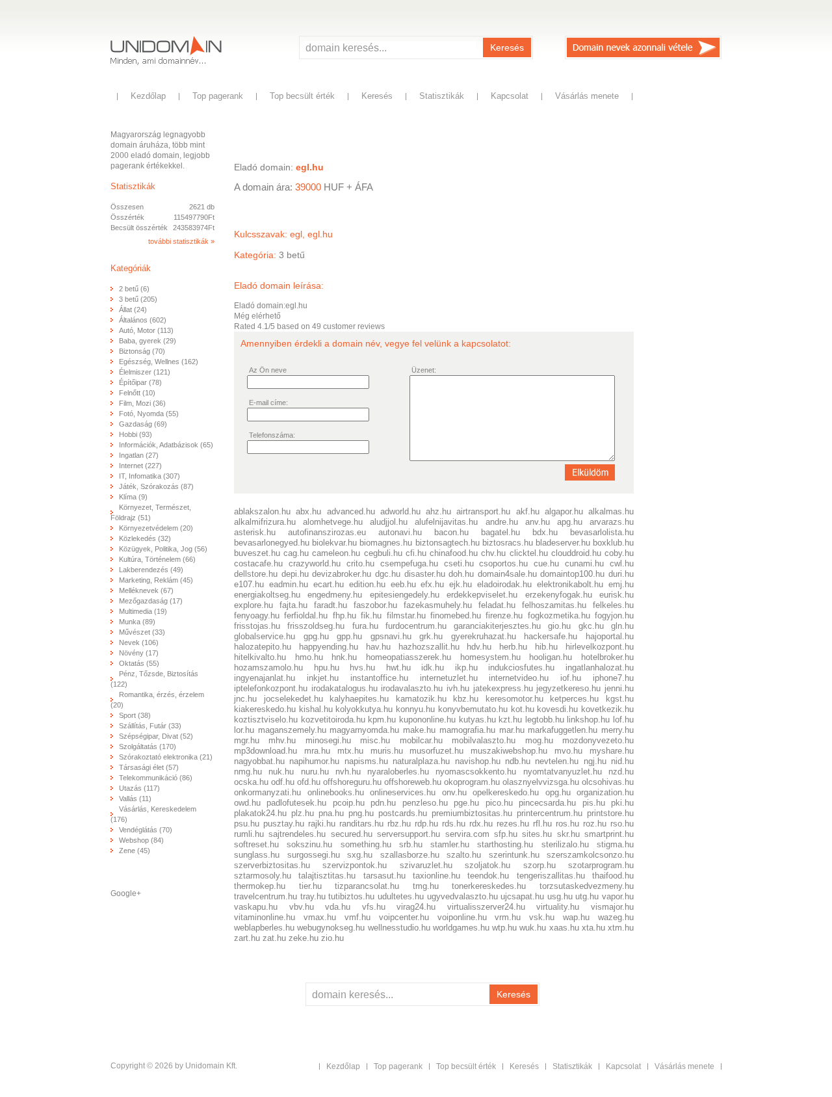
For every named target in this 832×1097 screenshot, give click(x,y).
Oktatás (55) (139, 663)
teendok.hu (488, 875)
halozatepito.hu (262, 647)
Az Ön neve (268, 370)
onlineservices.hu (403, 792)
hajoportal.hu (610, 636)
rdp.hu (426, 823)
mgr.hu (246, 740)
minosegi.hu (328, 740)
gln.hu (622, 626)
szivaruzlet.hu (426, 865)
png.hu (361, 813)
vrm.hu (508, 917)
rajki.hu (321, 823)
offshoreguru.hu (352, 782)
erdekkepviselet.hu (482, 595)
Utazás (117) (139, 788)
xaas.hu (564, 927)
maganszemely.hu (292, 730)
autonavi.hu (400, 532)
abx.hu (308, 511)
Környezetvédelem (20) (156, 528)
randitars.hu (361, 823)
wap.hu (576, 917)
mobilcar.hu (421, 740)
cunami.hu (584, 563)
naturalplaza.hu (421, 761)
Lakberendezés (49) (151, 570)
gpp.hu (349, 636)
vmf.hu (357, 917)
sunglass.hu (257, 855)
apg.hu (569, 522)
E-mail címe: (268, 402)
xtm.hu (621, 927)
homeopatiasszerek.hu (408, 657)
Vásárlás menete (587, 96)
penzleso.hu (425, 803)
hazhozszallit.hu (429, 647)
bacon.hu (451, 532)
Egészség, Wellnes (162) (158, 361)
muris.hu (386, 751)
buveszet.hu (257, 553)
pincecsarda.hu (547, 803)
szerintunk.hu (514, 855)
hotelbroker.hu (607, 657)
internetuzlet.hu (449, 678)
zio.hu (332, 938)
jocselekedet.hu (293, 699)
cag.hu (296, 553)
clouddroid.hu (576, 553)
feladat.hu (496, 605)
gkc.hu (591, 626)
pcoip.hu (349, 803)
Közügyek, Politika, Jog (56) (163, 549)
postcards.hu (402, 813)
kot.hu (522, 709)
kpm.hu (382, 719)
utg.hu (587, 896)
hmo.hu (309, 657)
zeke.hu (303, 938)
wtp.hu (504, 927)
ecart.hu (328, 584)
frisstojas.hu (257, 626)
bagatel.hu (500, 532)
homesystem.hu (490, 657)
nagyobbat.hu (259, 761)
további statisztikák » (181, 241)
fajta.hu (293, 605)
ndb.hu (517, 761)
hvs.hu (362, 667)
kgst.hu (620, 699)
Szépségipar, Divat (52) (156, 736)
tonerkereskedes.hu (489, 886)
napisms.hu (366, 761)
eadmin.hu (288, 584)
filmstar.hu (406, 615)
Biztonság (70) (142, 351)
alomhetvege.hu (333, 522)
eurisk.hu (616, 595)
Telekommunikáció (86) (155, 778)
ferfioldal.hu (306, 615)
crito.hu (360, 563)
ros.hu (567, 823)
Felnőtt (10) (137, 393)
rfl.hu (542, 823)
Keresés (507, 47)
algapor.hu (564, 511)
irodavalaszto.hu (412, 688)
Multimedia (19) (143, 611)
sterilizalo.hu (565, 844)
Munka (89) (137, 622)
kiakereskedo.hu (265, 709)
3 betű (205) (138, 299)
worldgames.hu (461, 927)
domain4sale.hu (507, 574)
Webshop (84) (141, 840)
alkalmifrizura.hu (265, 522)
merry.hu (617, 730)
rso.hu (622, 823)
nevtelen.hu (556, 761)
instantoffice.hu (379, 678)
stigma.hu (615, 844)
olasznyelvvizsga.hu (540, 782)
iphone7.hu (613, 678)
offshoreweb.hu (412, 782)
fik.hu (371, 615)
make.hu (419, 730)
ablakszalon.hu (262, 511)
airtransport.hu (483, 511)
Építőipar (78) (140, 382)
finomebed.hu (455, 615)
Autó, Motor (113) (146, 330)
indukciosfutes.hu (521, 667)
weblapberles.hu (264, 927)
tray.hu (313, 896)
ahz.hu (438, 511)
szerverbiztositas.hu (272, 865)
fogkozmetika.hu (559, 615)
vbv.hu (301, 907)
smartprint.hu (609, 834)
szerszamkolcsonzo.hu (590, 855)
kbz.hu (465, 699)
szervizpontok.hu (354, 865)
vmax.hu (320, 917)
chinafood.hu (454, 553)
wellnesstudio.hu (399, 927)
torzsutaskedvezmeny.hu (587, 886)
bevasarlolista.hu (602, 532)
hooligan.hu (550, 657)
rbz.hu (399, 823)
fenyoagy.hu (257, 615)
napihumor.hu (314, 761)
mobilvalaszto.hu (483, 740)
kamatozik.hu (421, 699)
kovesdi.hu (557, 709)
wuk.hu (532, 927)
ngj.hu (595, 761)
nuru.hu (315, 771)
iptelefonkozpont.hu (270, 688)
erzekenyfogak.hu (558, 595)
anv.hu (537, 522)
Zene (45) (134, 850)
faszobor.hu (375, 605)
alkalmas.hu (611, 511)
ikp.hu (466, 667)
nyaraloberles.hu (398, 771)
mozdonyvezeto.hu (598, 740)
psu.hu (246, 823)
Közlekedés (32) (145, 538)
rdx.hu (481, 823)
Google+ (125, 893)
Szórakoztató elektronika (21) (166, 757)
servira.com (467, 834)
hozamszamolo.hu (268, 667)
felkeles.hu (613, 605)
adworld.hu (400, 511)
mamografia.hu (467, 730)
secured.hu (351, 834)
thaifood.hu (613, 875)
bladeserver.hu (563, 543)
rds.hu (453, 823)
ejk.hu (460, 584)
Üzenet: (423, 370)
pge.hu (466, 803)
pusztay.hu (283, 823)
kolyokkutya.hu (364, 709)
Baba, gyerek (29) (147, 341)
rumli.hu (249, 834)
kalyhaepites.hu (359, 699)
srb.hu (410, 844)
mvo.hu (568, 751)
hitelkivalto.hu (260, 657)
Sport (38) (135, 715)
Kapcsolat (509, 96)
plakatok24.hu (260, 813)
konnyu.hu (415, 709)
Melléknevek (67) (146, 590)
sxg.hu (359, 855)
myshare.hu (612, 751)
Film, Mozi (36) (142, 403)
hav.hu (378, 647)
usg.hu (560, 896)
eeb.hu (403, 584)
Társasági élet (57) (149, 767)
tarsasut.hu (384, 875)
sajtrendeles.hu (297, 834)
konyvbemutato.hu (473, 709)
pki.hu (622, 803)
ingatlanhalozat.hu (600, 667)
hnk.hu (344, 657)
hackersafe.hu (550, 636)
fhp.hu (344, 615)
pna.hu (331, 813)
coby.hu (619, 553)
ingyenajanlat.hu (264, 678)
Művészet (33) (142, 632)
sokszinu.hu (309, 844)
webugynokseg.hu (331, 927)
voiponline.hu (462, 917)
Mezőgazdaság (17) (151, 601)
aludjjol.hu (389, 522)
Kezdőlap (148, 96)
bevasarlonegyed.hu (271, 543)
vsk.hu (541, 917)
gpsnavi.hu (390, 636)
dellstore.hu (256, 574)
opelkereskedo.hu (506, 792)
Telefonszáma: (272, 435)
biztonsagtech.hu (447, 543)
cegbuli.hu (383, 553)
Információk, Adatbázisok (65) (166, 445)
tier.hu (310, 886)
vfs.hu (373, 907)
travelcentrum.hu (265, 896)
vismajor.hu (612, 907)
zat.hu (274, 938)
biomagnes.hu (385, 543)
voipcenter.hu (404, 917)
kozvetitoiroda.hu (333, 719)
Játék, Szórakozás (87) (156, 486)
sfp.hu (505, 834)
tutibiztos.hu (351, 896)
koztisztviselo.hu (266, 719)
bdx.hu (545, 532)
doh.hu (461, 574)
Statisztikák (441, 96)
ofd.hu (308, 782)
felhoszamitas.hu (554, 605)
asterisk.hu (255, 532)
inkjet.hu (323, 678)
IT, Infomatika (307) (149, 476)
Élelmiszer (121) (144, 372)
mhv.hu (282, 740)
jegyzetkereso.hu (568, 688)
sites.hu (537, 834)
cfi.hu (416, 553)
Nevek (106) (139, 642)
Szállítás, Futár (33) (150, 726)
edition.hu (367, 584)
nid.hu (622, 761)
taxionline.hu (436, 875)
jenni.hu (619, 688)
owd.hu (247, 803)
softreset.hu (256, 844)
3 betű (292, 255)
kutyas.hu (477, 719)
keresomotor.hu (514, 699)
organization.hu (605, 792)
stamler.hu (449, 844)
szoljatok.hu (487, 865)
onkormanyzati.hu (267, 792)
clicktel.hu (529, 553)
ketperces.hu (574, 699)
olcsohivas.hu (608, 782)
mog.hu (539, 740)
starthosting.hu (505, 844)
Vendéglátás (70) (145, 830)
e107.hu (249, 584)
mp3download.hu (265, 751)
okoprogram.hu (472, 782)
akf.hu (528, 511)
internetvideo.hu (519, 678)
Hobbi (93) (135, 434)
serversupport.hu (408, 834)
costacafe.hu (258, 563)
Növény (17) (139, 653)
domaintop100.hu (572, 574)
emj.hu (621, 584)
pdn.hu (383, 803)
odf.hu (282, 782)
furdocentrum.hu (416, 626)
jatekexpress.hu (503, 688)
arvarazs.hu (612, 522)
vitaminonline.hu (264, 917)
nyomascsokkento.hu (476, 771)
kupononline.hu (427, 719)
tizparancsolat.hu (367, 886)
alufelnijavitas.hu (446, 522)
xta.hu (593, 927)
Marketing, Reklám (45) (156, 580)
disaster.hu (424, 574)
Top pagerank (217, 96)
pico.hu (499, 803)
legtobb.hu (544, 719)
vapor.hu (618, 896)
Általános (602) (142, 320)
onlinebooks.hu (335, 792)
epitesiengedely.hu (404, 595)
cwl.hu (622, 563)
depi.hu (295, 574)
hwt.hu (398, 667)
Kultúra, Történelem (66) (157, 559)
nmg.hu (248, 771)
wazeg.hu (616, 917)
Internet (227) (140, 465)
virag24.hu (416, 907)
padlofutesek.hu (296, 803)
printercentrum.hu (549, 813)
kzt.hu (510, 719)
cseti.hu (459, 563)
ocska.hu (251, 782)
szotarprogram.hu (601, 865)
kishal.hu (316, 709)
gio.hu (559, 626)
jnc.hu (245, 699)
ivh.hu (458, 688)
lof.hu (623, 719)
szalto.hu (464, 855)
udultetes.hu (401, 896)
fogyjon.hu (614, 615)
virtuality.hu (557, 907)
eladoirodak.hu (504, 584)
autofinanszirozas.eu (327, 532)
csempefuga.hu (409, 563)
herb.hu (513, 647)
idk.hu (432, 667)
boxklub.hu (613, 543)
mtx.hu (350, 751)
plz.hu (302, 813)
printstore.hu (610, 813)
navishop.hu (477, 761)
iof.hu (570, 678)
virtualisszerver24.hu (486, 907)
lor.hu (244, 730)
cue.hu (546, 563)
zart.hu (247, 938)
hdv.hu (479, 647)
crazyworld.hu (315, 563)
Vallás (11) (135, 798)
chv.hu (493, 553)
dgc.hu (387, 574)
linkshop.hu (588, 719)
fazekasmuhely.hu (438, 605)
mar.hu (512, 730)
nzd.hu (621, 771)
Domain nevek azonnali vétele (643, 47)
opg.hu (558, 792)
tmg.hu (426, 886)
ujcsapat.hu (522, 896)
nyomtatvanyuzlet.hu (562, 771)
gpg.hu (316, 636)
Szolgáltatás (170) (147, 746)
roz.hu (594, 823)
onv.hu (454, 792)
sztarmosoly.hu (262, 875)
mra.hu (317, 751)
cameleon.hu (336, 553)
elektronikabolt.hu (570, 584)
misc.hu (375, 740)
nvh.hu (348, 771)
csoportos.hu (503, 563)
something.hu (366, 844)
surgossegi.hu (313, 855)
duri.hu (621, 574)
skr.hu (568, 834)
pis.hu (593, 803)
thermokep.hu (259, 886)
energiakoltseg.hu (267, 595)
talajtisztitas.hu (327, 875)
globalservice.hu (264, 636)
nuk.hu (281, 771)
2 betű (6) (134, 289)
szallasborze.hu (409, 855)
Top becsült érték (302, 96)
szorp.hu (539, 865)
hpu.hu (326, 667)
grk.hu (431, 636)
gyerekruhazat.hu (483, 636)
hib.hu (546, 647)
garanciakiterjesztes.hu (497, 626)
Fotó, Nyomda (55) (149, 413)
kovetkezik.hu (607, 709)
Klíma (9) (133, 497)
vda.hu (337, 907)
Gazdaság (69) (143, 424)
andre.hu (502, 522)
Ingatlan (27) (139, 455)
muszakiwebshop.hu (509, 751)
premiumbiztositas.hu (472, 813)
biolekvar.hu (334, 543)
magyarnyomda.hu (364, 730)
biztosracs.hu (507, 543)
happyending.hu (328, 647)
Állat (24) (133, 309)
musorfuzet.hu (436, 751)
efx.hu (432, 584)
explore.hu (253, 605)
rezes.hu (513, 823)
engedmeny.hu (334, 595)
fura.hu (365, 626)
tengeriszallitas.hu (551, 875)
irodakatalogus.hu (344, 688)
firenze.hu (504, 615)
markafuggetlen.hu (562, 730)
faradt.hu (330, 605)
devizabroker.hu (341, 574)
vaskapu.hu (256, 907)
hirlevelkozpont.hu (600, 647)
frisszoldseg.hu (315, 626)
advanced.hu (351, 511)
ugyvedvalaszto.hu (462, 896)
